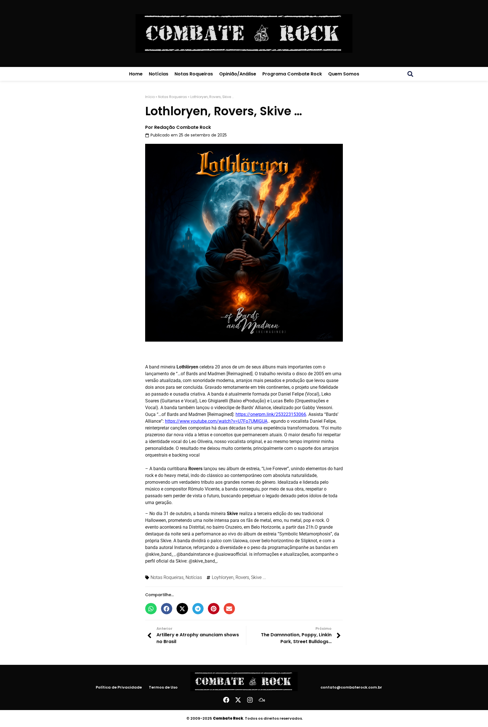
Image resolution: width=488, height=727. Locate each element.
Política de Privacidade (119, 687)
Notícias (158, 74)
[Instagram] (250, 700)
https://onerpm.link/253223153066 (271, 414)
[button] (410, 74)
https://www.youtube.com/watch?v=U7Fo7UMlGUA (216, 421)
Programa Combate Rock (292, 74)
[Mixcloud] (262, 700)
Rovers (242, 577)
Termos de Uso (163, 687)
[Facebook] (226, 700)
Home (136, 74)
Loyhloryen (223, 577)
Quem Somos (343, 74)
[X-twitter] (238, 700)
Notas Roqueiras (194, 74)
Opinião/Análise (237, 74)
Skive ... (258, 577)
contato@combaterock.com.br (351, 687)
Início (150, 96)
